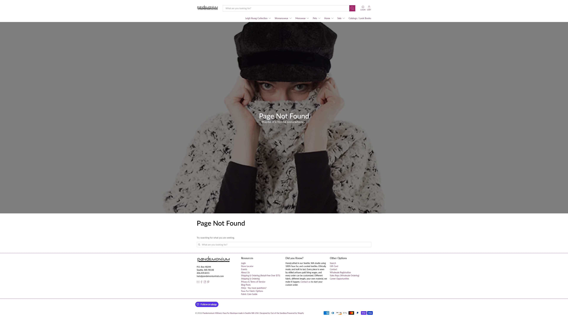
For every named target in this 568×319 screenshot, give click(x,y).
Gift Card (334, 266)
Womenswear (281, 18)
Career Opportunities (339, 278)
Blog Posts (246, 285)
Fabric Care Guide (249, 294)
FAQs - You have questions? (253, 288)
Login (243, 263)
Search (333, 263)
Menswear (300, 18)
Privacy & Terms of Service (253, 281)
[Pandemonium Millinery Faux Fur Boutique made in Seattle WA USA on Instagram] (205, 282)
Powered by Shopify (295, 313)
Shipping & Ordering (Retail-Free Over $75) (260, 275)
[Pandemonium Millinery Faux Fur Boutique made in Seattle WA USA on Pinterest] (208, 282)
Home (327, 18)
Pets (315, 18)
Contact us (305, 281)
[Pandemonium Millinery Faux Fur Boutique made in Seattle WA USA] (207, 8)
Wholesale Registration (340, 272)
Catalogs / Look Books (360, 18)
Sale (339, 18)
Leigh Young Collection (256, 18)
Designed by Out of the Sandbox (273, 313)
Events (244, 269)
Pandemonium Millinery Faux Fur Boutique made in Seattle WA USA (230, 313)
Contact (333, 269)
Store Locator (247, 266)
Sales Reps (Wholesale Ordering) (344, 275)
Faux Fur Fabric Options (252, 291)
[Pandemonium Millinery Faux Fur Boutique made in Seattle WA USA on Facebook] (201, 282)
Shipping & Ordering (250, 278)
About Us (245, 272)
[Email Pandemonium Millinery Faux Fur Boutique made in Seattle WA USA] (198, 282)
